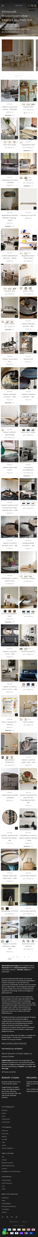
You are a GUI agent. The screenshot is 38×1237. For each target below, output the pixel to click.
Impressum (5, 1198)
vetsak (4, 1145)
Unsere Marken (6, 1180)
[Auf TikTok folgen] (16, 1217)
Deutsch (24, 1221)
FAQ (3, 1157)
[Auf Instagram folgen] (7, 1217)
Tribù (3, 1142)
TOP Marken (5, 1209)
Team (3, 1189)
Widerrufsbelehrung (8, 1166)
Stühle (4, 1113)
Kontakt (4, 1160)
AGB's (3, 1201)
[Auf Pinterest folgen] (12, 1217)
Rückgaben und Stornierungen (11, 1171)
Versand (4, 1168)
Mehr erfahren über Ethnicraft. (14, 1043)
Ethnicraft (5, 1131)
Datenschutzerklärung (8, 1206)
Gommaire (5, 1134)
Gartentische (6, 1119)
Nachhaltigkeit (6, 1203)
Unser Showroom (7, 1183)
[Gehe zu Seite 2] (28, 957)
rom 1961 (4, 1139)
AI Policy (4, 1212)
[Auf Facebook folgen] (3, 1217)
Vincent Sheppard (7, 1148)
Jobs (3, 1186)
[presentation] (36, 104)
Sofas (3, 1116)
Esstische (18, 55)
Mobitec (4, 1136)
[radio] (23, 104)
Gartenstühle (6, 1122)
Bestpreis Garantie (7, 1163)
